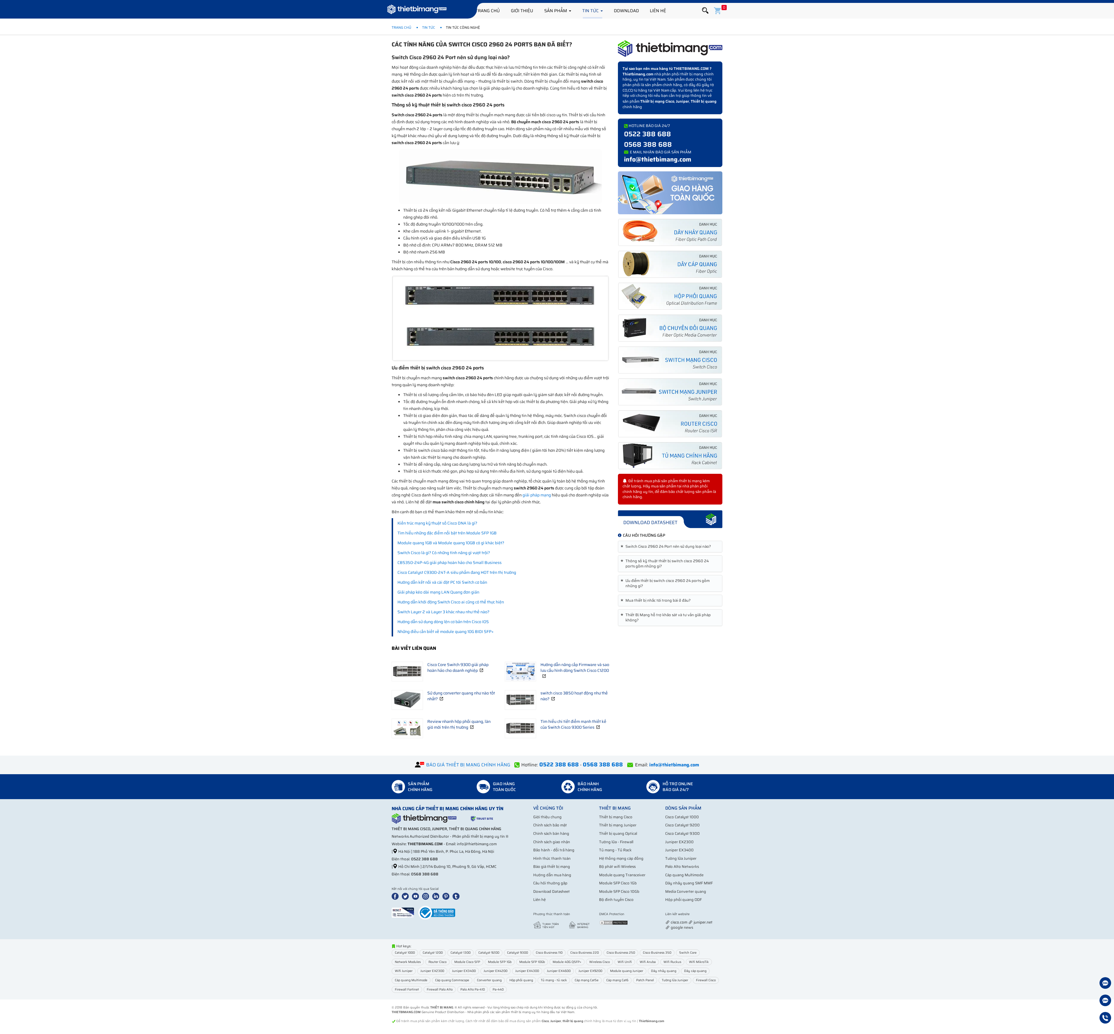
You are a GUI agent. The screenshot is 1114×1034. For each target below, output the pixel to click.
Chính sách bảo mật (550, 825)
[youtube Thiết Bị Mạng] (416, 896)
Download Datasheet (551, 891)
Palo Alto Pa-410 (472, 989)
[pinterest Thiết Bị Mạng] (447, 896)
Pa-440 (498, 989)
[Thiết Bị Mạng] (416, 10)
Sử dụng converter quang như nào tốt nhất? (461, 696)
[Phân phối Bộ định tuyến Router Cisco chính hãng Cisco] (670, 424)
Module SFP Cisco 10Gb (619, 891)
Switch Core (688, 952)
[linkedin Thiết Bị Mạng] (437, 896)
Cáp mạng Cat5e (586, 980)
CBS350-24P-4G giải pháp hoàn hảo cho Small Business (449, 562)
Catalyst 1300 (461, 952)
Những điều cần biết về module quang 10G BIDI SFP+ (445, 631)
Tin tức (591, 10)
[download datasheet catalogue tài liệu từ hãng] (670, 519)
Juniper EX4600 (559, 970)
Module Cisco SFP (467, 961)
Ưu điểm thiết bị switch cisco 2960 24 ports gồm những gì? (666, 583)
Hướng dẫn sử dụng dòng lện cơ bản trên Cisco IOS (443, 621)
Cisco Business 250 (621, 952)
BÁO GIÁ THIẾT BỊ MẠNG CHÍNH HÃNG (468, 764)
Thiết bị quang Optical (618, 833)
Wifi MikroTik (699, 961)
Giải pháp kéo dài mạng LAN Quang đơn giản (438, 592)
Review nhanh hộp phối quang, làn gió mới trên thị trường (459, 724)
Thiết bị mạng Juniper (617, 825)
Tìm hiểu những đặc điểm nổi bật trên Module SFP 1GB (447, 533)
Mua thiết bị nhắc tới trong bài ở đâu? (657, 600)
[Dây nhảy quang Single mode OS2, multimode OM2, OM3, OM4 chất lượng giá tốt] (670, 232)
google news (682, 927)
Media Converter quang (685, 891)
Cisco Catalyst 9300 (682, 833)
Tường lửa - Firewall (616, 842)
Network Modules (408, 961)
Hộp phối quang (521, 980)
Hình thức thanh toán (552, 858)
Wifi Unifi (625, 961)
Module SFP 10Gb (532, 961)
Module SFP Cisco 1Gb (618, 883)
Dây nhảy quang (663, 970)
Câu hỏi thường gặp (550, 883)
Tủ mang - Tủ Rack (615, 850)
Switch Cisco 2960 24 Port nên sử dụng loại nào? (667, 546)
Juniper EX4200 (495, 970)
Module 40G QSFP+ (567, 961)
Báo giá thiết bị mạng (551, 867)
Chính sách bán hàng (551, 833)
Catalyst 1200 (433, 952)
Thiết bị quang (704, 101)
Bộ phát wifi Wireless (617, 867)
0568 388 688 (648, 144)
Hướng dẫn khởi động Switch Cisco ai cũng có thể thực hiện (450, 602)
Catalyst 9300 (517, 952)
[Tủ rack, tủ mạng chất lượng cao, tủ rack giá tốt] (670, 455)
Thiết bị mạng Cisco (657, 101)
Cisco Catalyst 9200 (682, 825)
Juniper (682, 101)
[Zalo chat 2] (1105, 1001)
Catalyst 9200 (488, 952)
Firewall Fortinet (407, 989)
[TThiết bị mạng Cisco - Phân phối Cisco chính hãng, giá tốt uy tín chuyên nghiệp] (670, 360)
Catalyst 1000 (405, 952)
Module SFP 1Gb (499, 961)
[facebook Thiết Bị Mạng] (396, 896)
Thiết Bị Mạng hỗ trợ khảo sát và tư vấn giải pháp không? (667, 617)
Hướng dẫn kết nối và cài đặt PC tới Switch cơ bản (442, 582)
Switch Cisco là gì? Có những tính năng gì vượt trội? (443, 552)
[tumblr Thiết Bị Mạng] (457, 896)
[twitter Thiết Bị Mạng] (406, 896)
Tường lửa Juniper (681, 858)
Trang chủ (487, 10)
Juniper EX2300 (679, 842)
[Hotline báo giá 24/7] (1105, 1018)
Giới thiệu (522, 10)
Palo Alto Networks (682, 867)
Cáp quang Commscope (452, 980)
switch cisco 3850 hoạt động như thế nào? (574, 696)
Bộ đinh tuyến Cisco (616, 900)
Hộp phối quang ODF (683, 900)
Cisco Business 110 (549, 952)
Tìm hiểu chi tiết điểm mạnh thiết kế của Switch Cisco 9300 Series (573, 724)
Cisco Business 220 (584, 952)
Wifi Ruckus (672, 961)
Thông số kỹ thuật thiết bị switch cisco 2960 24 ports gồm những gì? (666, 563)
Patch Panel (645, 980)
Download (626, 10)
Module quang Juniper (626, 970)
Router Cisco (437, 961)
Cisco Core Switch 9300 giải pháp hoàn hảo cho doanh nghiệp (458, 667)
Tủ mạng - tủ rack (554, 980)
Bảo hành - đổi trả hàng (553, 850)
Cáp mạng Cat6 (617, 980)
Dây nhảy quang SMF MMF (689, 883)
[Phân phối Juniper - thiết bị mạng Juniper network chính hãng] (670, 392)
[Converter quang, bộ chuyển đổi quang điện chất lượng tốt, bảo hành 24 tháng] (670, 328)
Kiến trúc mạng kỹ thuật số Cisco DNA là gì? (437, 523)
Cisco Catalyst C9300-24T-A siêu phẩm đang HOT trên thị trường (456, 572)
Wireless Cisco (599, 961)
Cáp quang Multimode (684, 875)
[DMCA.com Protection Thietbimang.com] (613, 922)
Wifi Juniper (404, 970)
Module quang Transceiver (622, 875)
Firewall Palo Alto (440, 989)
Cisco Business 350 (657, 952)
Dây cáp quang (695, 970)
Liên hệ (658, 10)
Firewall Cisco (706, 980)
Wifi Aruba (648, 961)
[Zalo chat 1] (1105, 984)
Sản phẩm (556, 10)
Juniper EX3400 (679, 850)
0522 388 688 (647, 134)
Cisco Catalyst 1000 (682, 817)
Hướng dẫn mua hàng (552, 875)
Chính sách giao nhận (551, 842)
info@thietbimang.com (657, 159)
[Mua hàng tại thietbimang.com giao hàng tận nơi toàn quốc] (670, 192)
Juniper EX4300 (527, 970)
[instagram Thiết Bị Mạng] (426, 896)
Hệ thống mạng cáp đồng (621, 858)
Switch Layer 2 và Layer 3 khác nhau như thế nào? (443, 612)
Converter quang (489, 980)
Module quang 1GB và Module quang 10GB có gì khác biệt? (450, 543)
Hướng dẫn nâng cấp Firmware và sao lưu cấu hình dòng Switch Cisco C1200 (574, 667)
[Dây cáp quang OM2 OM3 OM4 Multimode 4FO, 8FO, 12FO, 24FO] (670, 264)
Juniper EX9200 (590, 970)
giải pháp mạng (536, 495)
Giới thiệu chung (547, 817)
